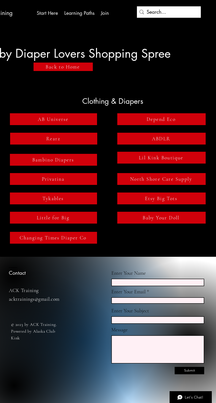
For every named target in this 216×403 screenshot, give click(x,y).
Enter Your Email (128, 291)
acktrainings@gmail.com (34, 299)
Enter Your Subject (130, 310)
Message (119, 329)
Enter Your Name (128, 273)
